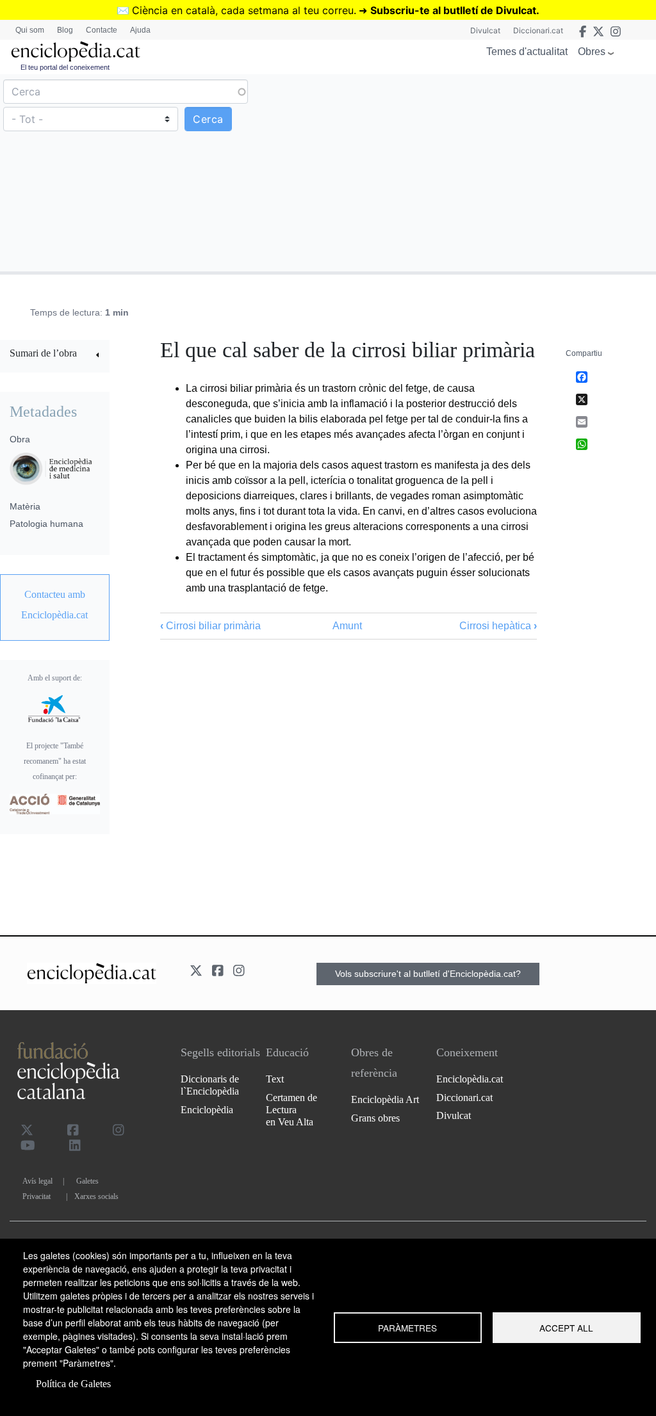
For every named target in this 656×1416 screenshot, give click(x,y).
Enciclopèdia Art (385, 1099)
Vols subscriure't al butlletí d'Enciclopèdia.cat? (428, 974)
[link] (55, 355)
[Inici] (75, 51)
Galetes (87, 1181)
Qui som (29, 30)
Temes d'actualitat (527, 51)
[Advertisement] (490, 172)
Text (275, 1079)
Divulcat (485, 30)
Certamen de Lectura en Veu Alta (291, 1109)
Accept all (566, 1327)
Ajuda (140, 30)
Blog (65, 30)
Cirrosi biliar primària (210, 625)
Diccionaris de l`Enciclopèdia (210, 1085)
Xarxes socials (96, 1196)
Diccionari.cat (538, 30)
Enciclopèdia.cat (469, 1079)
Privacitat (36, 1196)
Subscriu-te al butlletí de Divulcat (453, 10)
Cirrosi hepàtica (498, 625)
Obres (591, 51)
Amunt (347, 625)
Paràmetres (407, 1327)
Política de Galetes (73, 1383)
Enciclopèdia (207, 1109)
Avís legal (37, 1181)
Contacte (101, 30)
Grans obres (375, 1118)
